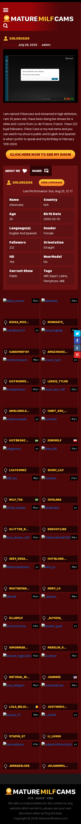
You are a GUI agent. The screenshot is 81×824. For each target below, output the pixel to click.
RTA (30, 798)
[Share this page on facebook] (77, 340)
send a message (51, 182)
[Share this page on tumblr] (77, 347)
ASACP (40, 798)
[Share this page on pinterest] (77, 354)
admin (46, 44)
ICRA (50, 798)
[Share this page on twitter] (77, 333)
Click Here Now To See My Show (40, 154)
